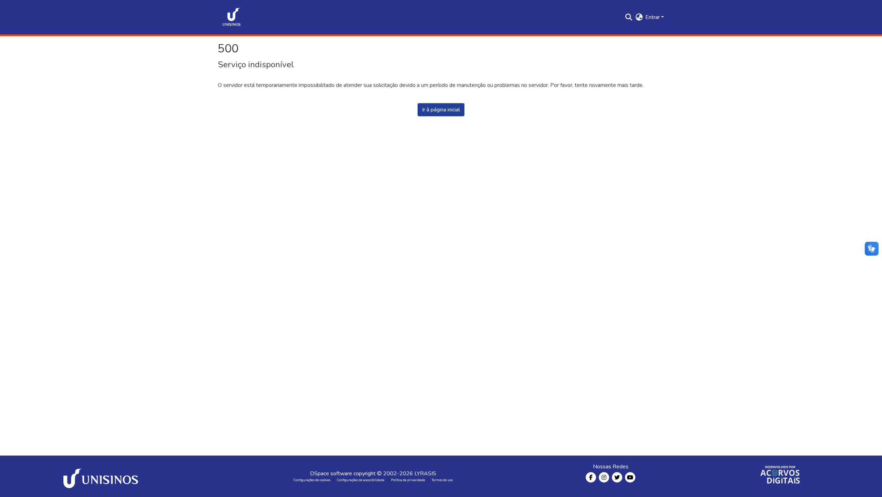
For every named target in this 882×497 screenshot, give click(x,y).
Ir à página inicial (441, 109)
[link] (102, 476)
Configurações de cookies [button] (312, 480)
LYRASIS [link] (425, 473)
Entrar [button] (653, 17)
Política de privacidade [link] (408, 480)
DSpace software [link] (331, 473)
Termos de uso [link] (442, 480)
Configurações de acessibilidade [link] (360, 480)
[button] (231, 17)
